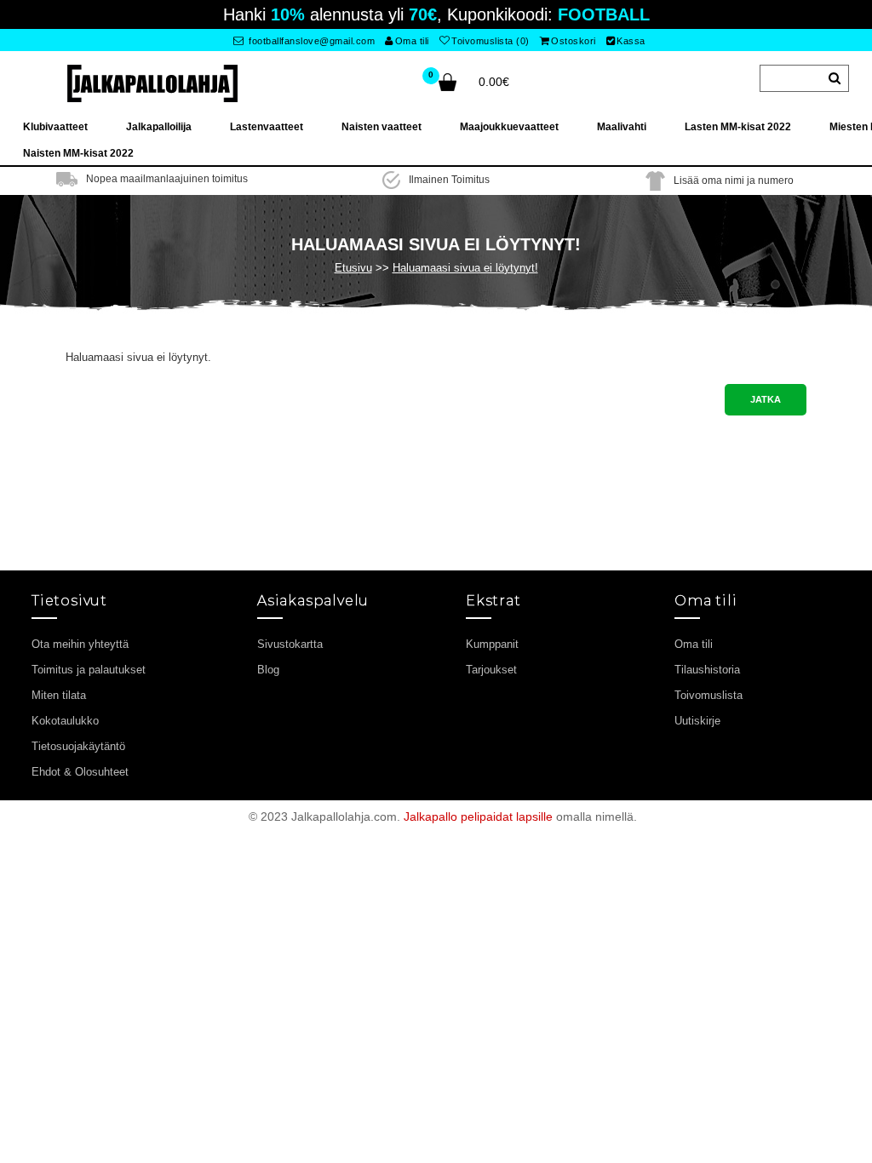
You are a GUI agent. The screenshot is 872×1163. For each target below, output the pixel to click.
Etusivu (353, 267)
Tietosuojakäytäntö (78, 746)
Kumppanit (492, 644)
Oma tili (412, 41)
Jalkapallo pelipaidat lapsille (478, 816)
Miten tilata (59, 695)
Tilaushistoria (707, 669)
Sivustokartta (290, 644)
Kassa (631, 41)
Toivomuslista (708, 695)
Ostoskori (573, 41)
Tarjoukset (491, 669)
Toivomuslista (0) (490, 41)
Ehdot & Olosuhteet (80, 771)
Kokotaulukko (65, 720)
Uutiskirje (697, 720)
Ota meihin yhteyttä (80, 644)
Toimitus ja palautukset (89, 669)
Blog (268, 669)
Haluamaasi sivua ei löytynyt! (465, 267)
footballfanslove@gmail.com (311, 41)
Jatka (765, 399)
